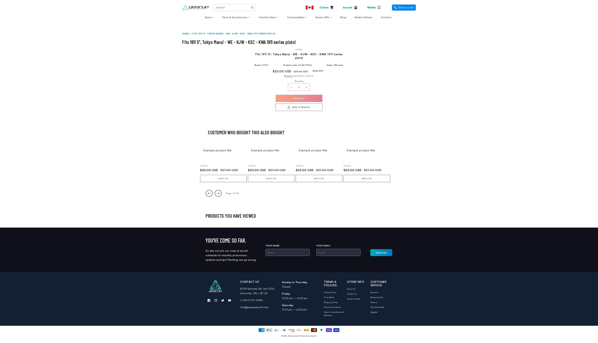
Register (374, 312)
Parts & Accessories (234, 17)
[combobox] (234, 7)
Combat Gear (267, 17)
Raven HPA (322, 17)
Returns (373, 302)
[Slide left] (209, 193)
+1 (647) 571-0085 (251, 300)
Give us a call (405, 7)
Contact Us (351, 294)
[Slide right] (218, 193)
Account (374, 292)
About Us (351, 289)
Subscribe (381, 252)
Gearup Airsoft (294, 336)
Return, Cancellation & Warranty (334, 314)
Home (185, 33)
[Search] (252, 7)
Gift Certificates (377, 307)
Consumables (295, 17)
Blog (343, 17)
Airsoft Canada (353, 299)
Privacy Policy (330, 292)
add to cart (223, 178)
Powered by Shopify (309, 336)
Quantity (299, 81)
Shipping (288, 76)
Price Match (329, 297)
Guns (208, 17)
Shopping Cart (376, 297)
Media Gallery (364, 17)
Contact (386, 17)
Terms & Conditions (332, 307)
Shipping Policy (331, 302)
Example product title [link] (217, 150)
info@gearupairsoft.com (254, 307)
